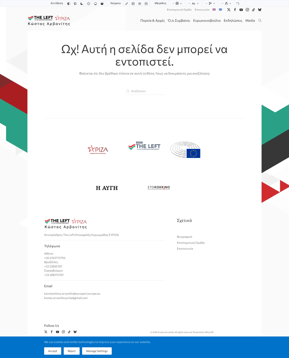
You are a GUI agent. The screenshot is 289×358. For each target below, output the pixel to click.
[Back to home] (49, 20)
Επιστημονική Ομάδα (179, 9)
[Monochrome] (75, 3)
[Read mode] (146, 3)
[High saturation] (102, 3)
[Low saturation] (95, 3)
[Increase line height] (214, 3)
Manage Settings (97, 351)
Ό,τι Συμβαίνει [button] (179, 20)
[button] (260, 20)
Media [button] (250, 20)
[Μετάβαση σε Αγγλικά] (214, 10)
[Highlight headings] (133, 3)
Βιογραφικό (184, 236)
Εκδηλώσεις (233, 20)
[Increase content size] (180, 3)
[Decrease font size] (189, 3)
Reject (72, 351)
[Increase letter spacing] (230, 3)
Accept (52, 351)
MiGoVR (209, 332)
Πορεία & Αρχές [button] (152, 20)
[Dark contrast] (81, 3)
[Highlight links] (126, 3)
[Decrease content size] (173, 3)
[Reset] (237, 3)
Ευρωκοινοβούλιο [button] (207, 20)
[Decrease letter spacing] (222, 3)
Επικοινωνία (202, 9)
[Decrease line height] (206, 3)
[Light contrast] (88, 3)
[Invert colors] (68, 3)
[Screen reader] (139, 3)
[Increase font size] (197, 3)
